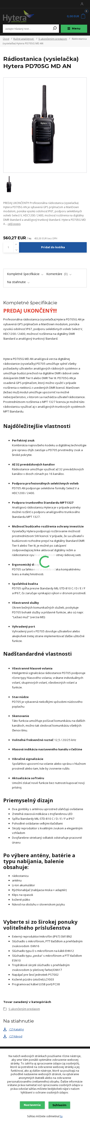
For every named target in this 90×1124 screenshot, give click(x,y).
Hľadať (55, 28)
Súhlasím (59, 1105)
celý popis (14, 224)
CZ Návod (15, 1036)
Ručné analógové (23, 38)
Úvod (6, 38)
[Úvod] (19, 16)
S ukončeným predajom (52, 38)
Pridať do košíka (53, 247)
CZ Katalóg (16, 1029)
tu (61, 1116)
